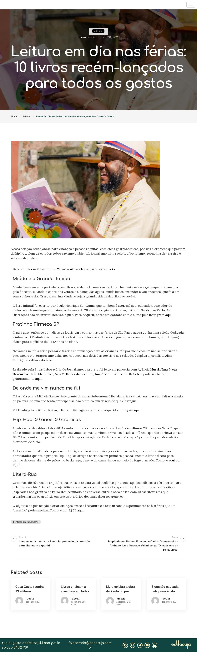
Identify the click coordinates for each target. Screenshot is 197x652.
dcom (82, 37)
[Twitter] (140, 645)
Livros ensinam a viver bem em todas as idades (75, 591)
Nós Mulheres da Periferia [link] (73, 374)
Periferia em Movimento (26, 521)
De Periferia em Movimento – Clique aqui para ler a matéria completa (64, 269)
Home (14, 116)
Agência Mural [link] (148, 369)
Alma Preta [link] (168, 369)
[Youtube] (147, 645)
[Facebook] (125, 645)
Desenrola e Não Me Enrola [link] (33, 374)
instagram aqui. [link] (160, 315)
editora (98, 31)
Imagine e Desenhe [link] (108, 374)
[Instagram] (132, 645)
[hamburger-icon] (190, 4)
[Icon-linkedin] (154, 645)
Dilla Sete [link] (132, 374)
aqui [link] (38, 379)
